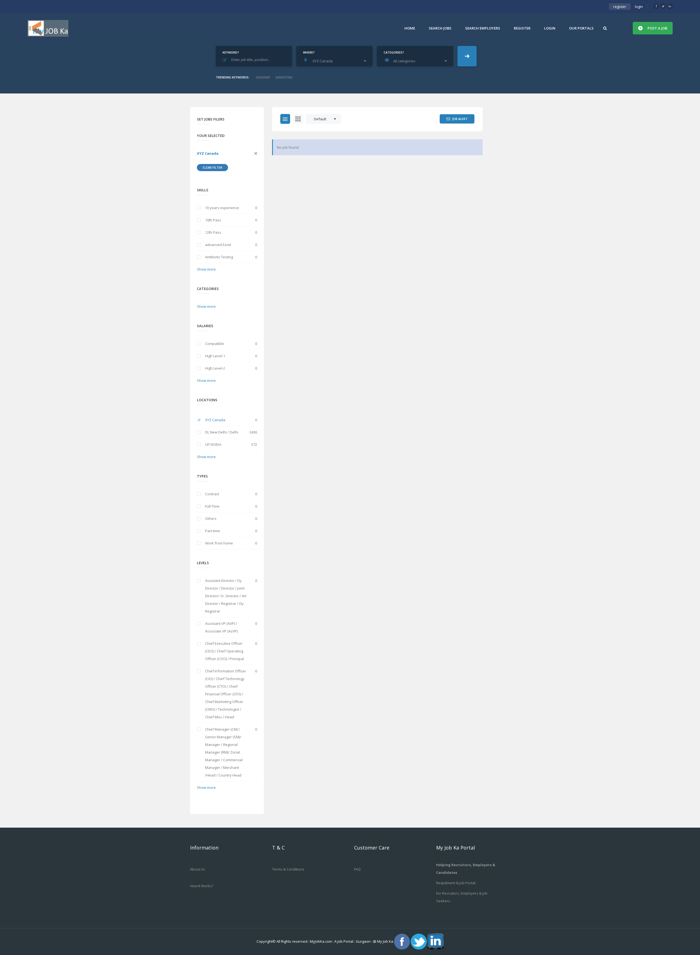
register (619, 6)
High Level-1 (215, 355)
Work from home (219, 543)
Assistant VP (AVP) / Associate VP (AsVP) (221, 627)
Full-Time (212, 506)
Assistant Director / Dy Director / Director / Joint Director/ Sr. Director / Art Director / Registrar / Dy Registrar (225, 596)
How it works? (201, 885)
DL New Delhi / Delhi (221, 432)
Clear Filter (212, 167)
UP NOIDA (213, 444)
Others (211, 518)
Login (549, 28)
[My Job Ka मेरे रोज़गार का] (47, 28)
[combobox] (336, 60)
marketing (283, 77)
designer (263, 77)
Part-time (212, 530)
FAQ (357, 869)
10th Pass (213, 220)
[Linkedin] (670, 6)
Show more (206, 269)
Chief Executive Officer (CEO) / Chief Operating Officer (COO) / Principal (224, 651)
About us (197, 869)
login (639, 6)
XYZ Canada (207, 153)
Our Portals (581, 28)
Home (409, 28)
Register (522, 28)
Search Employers (482, 28)
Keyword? (231, 52)
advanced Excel (218, 244)
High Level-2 (215, 368)
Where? (309, 52)
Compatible (214, 343)
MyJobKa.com (321, 941)
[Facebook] (656, 6)
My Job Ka (385, 941)
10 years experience (222, 207)
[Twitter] (663, 6)
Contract (212, 493)
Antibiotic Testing (219, 256)
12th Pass (213, 232)
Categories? (394, 52)
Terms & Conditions (288, 869)
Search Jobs (440, 28)
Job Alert (460, 119)
